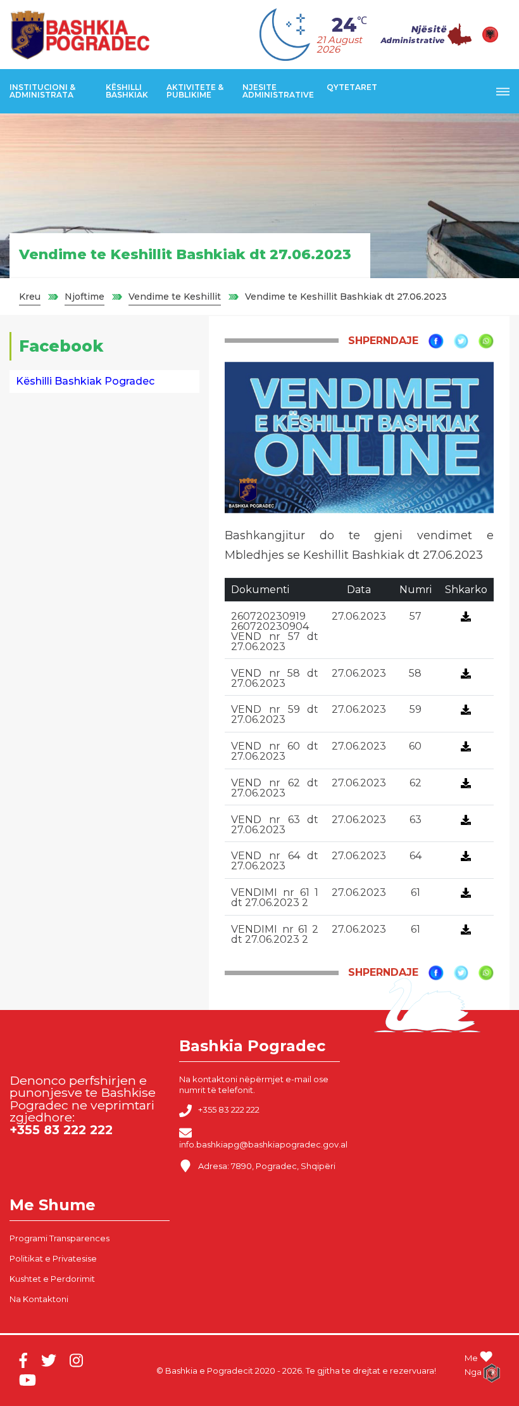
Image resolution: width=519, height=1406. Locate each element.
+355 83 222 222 (229, 1110)
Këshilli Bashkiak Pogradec (85, 381)
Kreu (30, 296)
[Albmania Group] (486, 1373)
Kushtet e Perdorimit (52, 1279)
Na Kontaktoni (38, 1299)
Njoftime (84, 296)
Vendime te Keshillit (174, 296)
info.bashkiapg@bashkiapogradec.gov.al (263, 1144)
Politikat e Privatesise (53, 1258)
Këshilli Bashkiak (127, 90)
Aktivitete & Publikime (194, 90)
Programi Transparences (59, 1238)
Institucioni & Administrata (42, 90)
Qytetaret (352, 87)
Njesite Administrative (278, 90)
